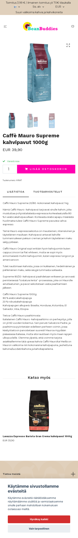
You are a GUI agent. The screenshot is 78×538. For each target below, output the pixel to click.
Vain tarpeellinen (39, 528)
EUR (58, 6)
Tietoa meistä (11, 474)
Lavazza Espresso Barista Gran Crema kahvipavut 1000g (37, 436)
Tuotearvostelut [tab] (47, 191)
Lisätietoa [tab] (15, 191)
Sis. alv (37, 6)
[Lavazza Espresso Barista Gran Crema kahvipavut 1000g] (39, 411)
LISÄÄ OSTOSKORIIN (48, 169)
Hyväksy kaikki (39, 519)
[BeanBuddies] (40, 27)
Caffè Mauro (18, 315)
